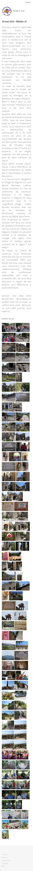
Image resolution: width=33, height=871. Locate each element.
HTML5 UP (8, 860)
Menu (28, 2)
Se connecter (5, 863)
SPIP (3, 866)
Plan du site (4, 857)
